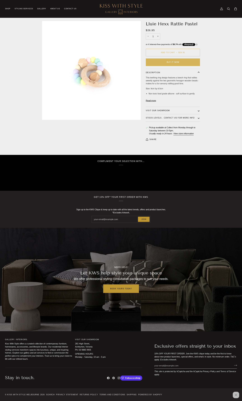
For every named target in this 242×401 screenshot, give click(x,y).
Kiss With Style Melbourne (23, 395)
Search (50, 395)
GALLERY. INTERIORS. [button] (16, 339)
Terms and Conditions (112, 395)
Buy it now (173, 62)
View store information (183, 133)
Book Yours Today (121, 289)
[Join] (234, 365)
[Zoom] (47, 114)
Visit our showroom (158, 110)
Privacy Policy (209, 371)
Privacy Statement (67, 395)
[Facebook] (108, 378)
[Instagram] (119, 378)
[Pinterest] (113, 378)
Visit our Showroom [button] (87, 339)
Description (153, 72)
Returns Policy (89, 395)
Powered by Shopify (150, 395)
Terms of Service (228, 371)
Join (143, 219)
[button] (8, 9)
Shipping (132, 395)
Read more (151, 101)
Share (153, 139)
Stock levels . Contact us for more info (170, 118)
